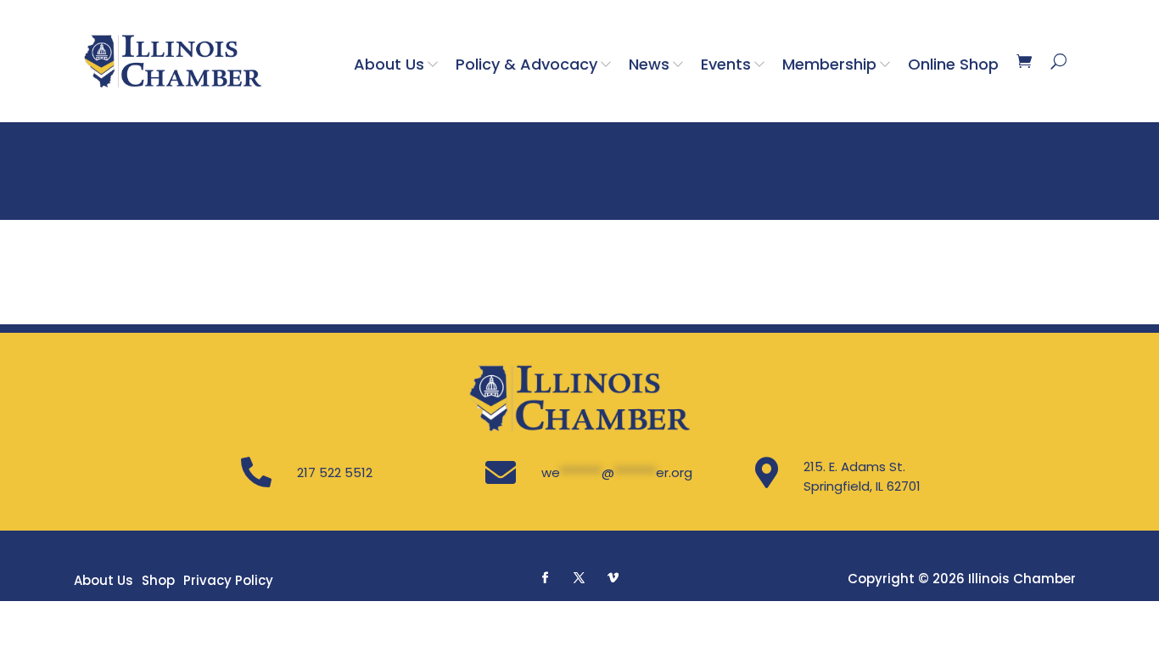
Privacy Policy (228, 580)
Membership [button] (829, 64)
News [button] (649, 64)
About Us (389, 64)
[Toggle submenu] (436, 63)
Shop (158, 580)
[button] (546, 577)
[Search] (1058, 61)
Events (726, 64)
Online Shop (953, 64)
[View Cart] (1024, 61)
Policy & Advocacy (526, 64)
